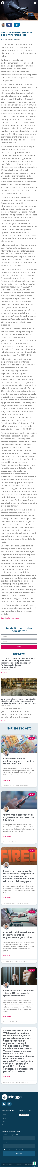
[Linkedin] (9, 1104)
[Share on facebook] (9, 25)
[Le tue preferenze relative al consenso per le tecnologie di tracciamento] (34, 1163)
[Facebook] (4, 1104)
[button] (34, 2)
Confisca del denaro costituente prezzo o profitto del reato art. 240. (18, 761)
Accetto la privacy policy (15, 1149)
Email (5, 1142)
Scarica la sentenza (10, 618)
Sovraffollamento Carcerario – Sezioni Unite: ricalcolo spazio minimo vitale (18, 993)
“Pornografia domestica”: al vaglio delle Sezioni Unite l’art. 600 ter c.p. (19, 817)
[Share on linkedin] (17, 25)
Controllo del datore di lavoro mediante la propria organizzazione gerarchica (19, 935)
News (18, 39)
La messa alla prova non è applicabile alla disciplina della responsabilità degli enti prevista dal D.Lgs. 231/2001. (18, 701)
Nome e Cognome (11, 1134)
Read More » (4, 673)
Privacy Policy (24, 1114)
